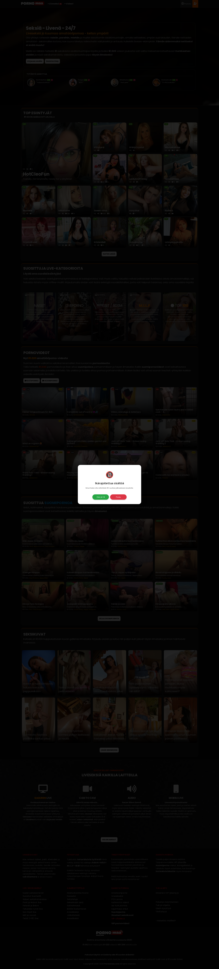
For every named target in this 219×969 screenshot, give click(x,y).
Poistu (118, 497)
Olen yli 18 (101, 497)
